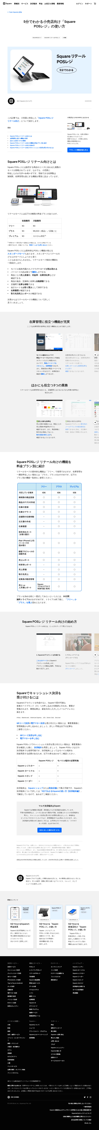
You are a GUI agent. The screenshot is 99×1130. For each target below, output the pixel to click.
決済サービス (12, 967)
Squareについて (34, 1024)
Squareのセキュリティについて (81, 1113)
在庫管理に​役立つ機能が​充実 (19, 138)
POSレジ (32, 967)
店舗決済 (10, 989)
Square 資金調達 (34, 980)
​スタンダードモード (16, 254)
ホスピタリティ (12, 1056)
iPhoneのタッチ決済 (14, 980)
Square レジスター (79, 973)
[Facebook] (88, 1097)
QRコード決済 (23, 723)
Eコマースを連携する (57, 973)
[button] (95, 355)
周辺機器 (75, 993)
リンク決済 (54, 970)
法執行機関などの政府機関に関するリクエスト (77, 1116)
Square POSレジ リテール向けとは (21, 136)
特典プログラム (34, 1009)
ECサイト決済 (12, 1003)
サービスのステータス (57, 1060)
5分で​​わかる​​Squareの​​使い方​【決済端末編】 (61, 791)
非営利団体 (11, 1060)
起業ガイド (54, 1057)
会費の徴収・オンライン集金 (16, 1069)
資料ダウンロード (56, 1028)
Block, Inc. (88, 1123)
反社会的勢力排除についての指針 (81, 1120)
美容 (9, 1031)
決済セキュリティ (13, 1006)
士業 (9, 1063)
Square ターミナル (79, 970)
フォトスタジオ (55, 976)
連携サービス (33, 1012)
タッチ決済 (11, 986)
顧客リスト (32, 996)
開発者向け (54, 980)
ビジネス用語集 (55, 1054)
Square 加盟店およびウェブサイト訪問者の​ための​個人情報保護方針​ (70, 1110)
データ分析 (32, 986)
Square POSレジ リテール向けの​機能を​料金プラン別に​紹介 (28, 143)
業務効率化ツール (34, 1016)
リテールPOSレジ (34, 973)
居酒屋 (10, 1053)
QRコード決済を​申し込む (31, 735)
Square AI (32, 1003)
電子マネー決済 (12, 993)
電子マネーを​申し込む (29, 738)
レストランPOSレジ (35, 970)
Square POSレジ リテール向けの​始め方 (22, 145)
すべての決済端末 (78, 989)
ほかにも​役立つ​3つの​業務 (18, 140)
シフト (31, 993)
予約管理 (32, 976)
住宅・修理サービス (14, 1034)
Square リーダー (78, 976)
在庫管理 (32, 999)
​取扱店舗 (53, 788)
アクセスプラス (34, 989)
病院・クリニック (13, 1043)
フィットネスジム (13, 1073)
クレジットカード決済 (14, 973)
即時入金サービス (34, 983)
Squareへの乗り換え (57, 1034)
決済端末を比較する (79, 986)
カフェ (10, 1050)
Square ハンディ (78, 967)
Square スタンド (78, 980)
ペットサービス (12, 1066)
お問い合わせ (55, 1041)
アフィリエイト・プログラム (38, 1031)
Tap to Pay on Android (15, 983)
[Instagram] (90, 1097)
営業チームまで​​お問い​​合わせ (38, 245)
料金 (52, 1024)
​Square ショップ (35, 788)
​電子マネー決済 (37, 723)
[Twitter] (85, 1097)
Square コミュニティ (57, 1047)
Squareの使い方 (56, 1051)
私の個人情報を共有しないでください (79, 1103)
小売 (9, 1024)
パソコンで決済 (12, 999)
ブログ (53, 1044)
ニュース (32, 1028)
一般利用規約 (87, 1106)
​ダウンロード (70, 669)
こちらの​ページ (41, 660)
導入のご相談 (55, 1038)
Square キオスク (78, 983)
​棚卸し (43, 374)
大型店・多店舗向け (14, 1046)
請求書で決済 (12, 996)
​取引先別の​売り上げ (43, 435)
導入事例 (53, 1031)
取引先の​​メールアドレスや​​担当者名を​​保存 (76, 426)
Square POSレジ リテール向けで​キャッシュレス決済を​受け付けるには (32, 147)
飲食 (9, 1028)
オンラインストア (56, 967)
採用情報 (32, 1038)
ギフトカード (33, 1006)
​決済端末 (38, 747)
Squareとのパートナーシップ (38, 1034)
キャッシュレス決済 (14, 970)
